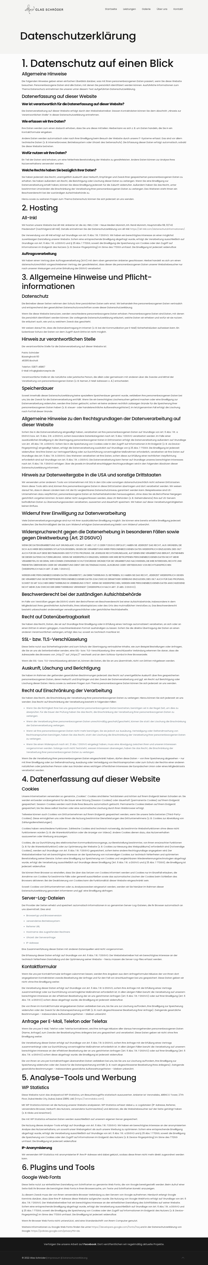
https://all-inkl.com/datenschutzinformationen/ (157, 229)
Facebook (89, 1244)
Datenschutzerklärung (74, 1257)
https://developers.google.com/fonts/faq (116, 1227)
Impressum (54, 1257)
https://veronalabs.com (89, 1098)
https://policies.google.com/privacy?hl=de (55, 1230)
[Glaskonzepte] (44, 9)
